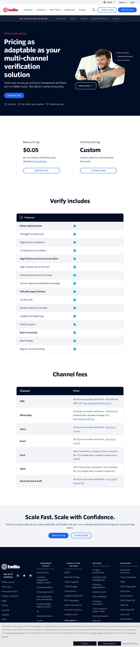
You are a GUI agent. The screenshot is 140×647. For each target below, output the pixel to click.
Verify (73, 19)
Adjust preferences (109, 643)
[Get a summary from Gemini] (25, 575)
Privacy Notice (97, 633)
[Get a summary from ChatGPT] (19, 575)
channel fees (39, 161)
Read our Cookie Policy (130, 643)
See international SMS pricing (97, 403)
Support (122, 2)
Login (132, 2)
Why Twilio (55, 10)
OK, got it (85, 643)
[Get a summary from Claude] (31, 575)
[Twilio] (10, 10)
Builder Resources (99, 19)
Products (28, 10)
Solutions (41, 10)
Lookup (83, 19)
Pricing (82, 10)
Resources (70, 10)
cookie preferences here (15, 633)
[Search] (93, 10)
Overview (61, 19)
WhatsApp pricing (85, 419)
